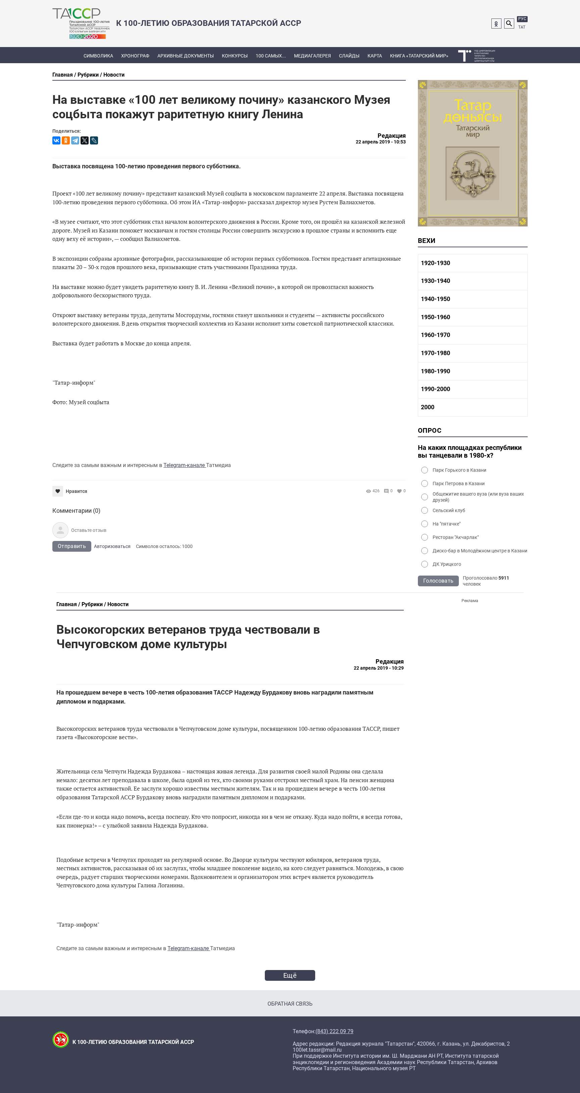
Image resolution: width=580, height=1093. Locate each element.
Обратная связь (290, 1004)
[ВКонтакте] (56, 140)
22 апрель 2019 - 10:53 (381, 141)
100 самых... (271, 55)
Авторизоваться (112, 546)
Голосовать (438, 581)
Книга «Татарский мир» (419, 55)
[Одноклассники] (66, 140)
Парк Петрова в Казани (459, 483)
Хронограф (135, 55)
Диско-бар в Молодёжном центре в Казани (480, 550)
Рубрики (88, 75)
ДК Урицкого (447, 564)
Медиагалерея (312, 55)
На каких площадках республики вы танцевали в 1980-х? (470, 451)
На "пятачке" (447, 524)
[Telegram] (75, 140)
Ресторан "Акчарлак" (456, 537)
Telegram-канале (184, 465)
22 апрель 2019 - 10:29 (379, 668)
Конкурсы (235, 55)
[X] (85, 140)
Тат (521, 27)
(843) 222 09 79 (334, 1031)
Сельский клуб (449, 510)
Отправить (72, 546)
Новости (114, 75)
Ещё (290, 975)
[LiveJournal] (94, 140)
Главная (62, 75)
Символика (98, 55)
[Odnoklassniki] (496, 23)
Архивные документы (185, 55)
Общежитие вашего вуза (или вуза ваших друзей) (478, 497)
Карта (375, 55)
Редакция (392, 135)
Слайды (349, 55)
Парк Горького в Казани (459, 470)
